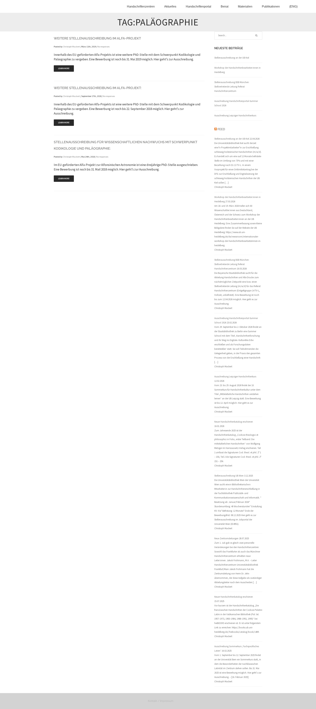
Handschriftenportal (198, 6)
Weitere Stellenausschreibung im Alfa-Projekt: (98, 88)
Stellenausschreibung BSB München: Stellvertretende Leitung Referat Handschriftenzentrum (231, 87)
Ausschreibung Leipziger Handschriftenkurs (235, 115)
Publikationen (271, 6)
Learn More (63, 68)
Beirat (224, 6)
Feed (221, 129)
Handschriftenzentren (141, 6)
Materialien (245, 6)
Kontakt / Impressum (160, 700)
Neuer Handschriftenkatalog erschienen (233, 421)
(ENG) (293, 6)
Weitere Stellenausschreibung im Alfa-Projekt (97, 38)
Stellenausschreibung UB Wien (229, 475)
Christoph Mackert (71, 46)
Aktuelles (170, 6)
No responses (103, 46)
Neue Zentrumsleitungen (226, 538)
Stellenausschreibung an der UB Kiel (231, 57)
